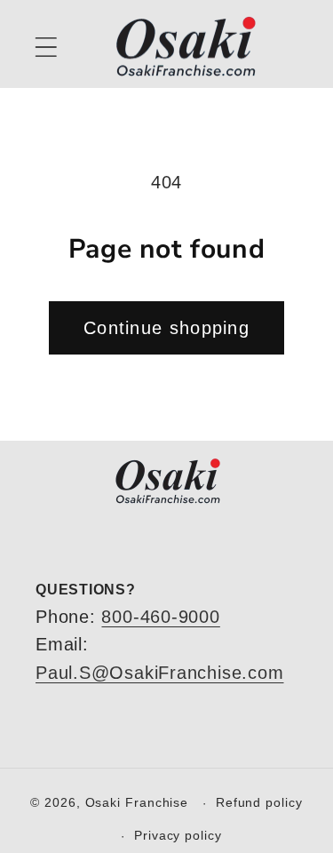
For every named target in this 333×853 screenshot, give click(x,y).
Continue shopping (166, 328)
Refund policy (259, 802)
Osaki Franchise (137, 802)
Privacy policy (178, 835)
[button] (45, 46)
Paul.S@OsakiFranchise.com (160, 672)
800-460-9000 (160, 616)
